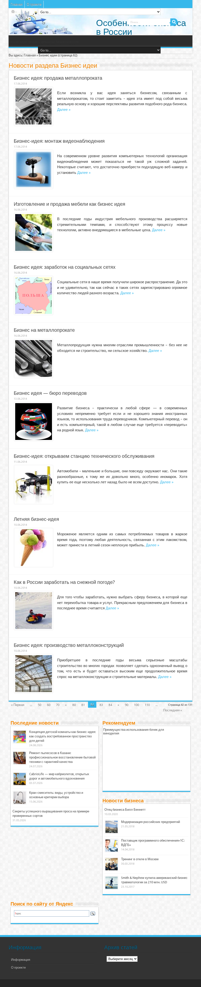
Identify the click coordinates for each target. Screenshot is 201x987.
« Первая (17, 705)
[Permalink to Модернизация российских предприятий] (111, 832)
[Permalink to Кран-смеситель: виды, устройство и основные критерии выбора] (19, 803)
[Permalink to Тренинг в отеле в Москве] (111, 870)
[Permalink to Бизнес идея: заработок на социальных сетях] (33, 314)
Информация (20, 959)
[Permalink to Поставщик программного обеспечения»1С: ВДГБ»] (111, 851)
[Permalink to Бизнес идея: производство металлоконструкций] (33, 692)
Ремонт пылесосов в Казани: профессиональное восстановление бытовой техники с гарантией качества (62, 757)
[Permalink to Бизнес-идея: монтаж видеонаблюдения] (33, 188)
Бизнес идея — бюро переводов (50, 393)
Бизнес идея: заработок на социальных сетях (64, 267)
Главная (17, 4)
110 (147, 705)
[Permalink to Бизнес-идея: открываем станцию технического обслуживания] (33, 503)
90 (126, 705)
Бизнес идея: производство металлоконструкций (69, 645)
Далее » (64, 109)
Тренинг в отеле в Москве (140, 859)
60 (48, 705)
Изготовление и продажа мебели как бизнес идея (69, 204)
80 (74, 705)
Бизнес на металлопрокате (44, 330)
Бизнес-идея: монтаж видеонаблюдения (59, 141)
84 (110, 705)
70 (57, 705)
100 (136, 705)
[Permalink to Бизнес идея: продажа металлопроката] (33, 125)
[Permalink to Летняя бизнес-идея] (33, 566)
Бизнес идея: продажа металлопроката (58, 78)
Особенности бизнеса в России (141, 27)
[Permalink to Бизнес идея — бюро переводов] (33, 440)
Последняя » (172, 710)
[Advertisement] (140, 765)
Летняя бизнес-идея (36, 519)
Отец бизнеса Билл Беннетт (125, 809)
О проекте (34, 4)
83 (101, 705)
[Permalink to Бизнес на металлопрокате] (33, 377)
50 (39, 705)
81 (83, 705)
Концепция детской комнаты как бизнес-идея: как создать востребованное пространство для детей (62, 736)
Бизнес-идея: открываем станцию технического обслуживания (84, 456)
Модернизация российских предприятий (150, 822)
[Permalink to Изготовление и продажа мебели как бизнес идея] (33, 251)
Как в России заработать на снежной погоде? (64, 582)
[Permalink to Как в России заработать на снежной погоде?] (33, 629)
